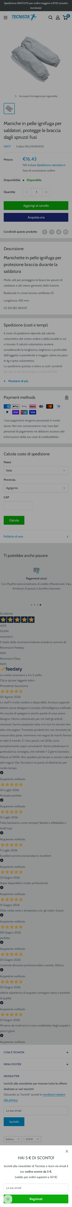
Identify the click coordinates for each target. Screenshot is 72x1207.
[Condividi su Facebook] (44, 232)
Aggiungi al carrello (36, 205)
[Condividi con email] (65, 232)
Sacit (7, 146)
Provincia (9, 479)
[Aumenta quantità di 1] (46, 192)
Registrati (36, 1199)
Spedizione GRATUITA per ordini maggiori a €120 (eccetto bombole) (36, 5)
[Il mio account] (58, 18)
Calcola (14, 520)
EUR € (29, 1139)
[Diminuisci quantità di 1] (27, 192)
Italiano (10, 1139)
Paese (7, 462)
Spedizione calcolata (50, 165)
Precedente (7, 686)
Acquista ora (36, 217)
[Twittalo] (58, 232)
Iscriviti (14, 1122)
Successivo (21, 686)
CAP (6, 497)
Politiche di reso (13, 536)
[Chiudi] (67, 1151)
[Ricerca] (51, 18)
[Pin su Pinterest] (51, 232)
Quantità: (9, 192)
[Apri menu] (5, 17)
